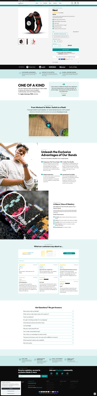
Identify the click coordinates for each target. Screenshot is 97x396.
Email (19, 374)
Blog (61, 384)
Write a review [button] (69, 253)
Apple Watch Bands (49, 382)
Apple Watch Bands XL (50, 384)
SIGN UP (44, 376)
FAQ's (61, 382)
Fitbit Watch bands (49, 389)
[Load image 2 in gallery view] (27, 41)
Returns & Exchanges (74, 382)
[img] (22, 265)
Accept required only (11, 391)
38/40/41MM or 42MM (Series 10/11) (60, 33)
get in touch (39, 387)
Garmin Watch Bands (50, 386)
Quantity (55, 43)
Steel (60, 41)
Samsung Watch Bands (50, 387)
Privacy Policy (72, 387)
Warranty (72, 384)
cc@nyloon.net (26, 0)
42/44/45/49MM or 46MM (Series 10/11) (61, 36)
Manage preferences (10, 393)
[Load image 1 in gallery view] (21, 41)
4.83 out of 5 (30, 252)
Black (55, 41)
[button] (37, 3)
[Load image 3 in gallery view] (33, 41)
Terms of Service (73, 386)
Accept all (10, 388)
